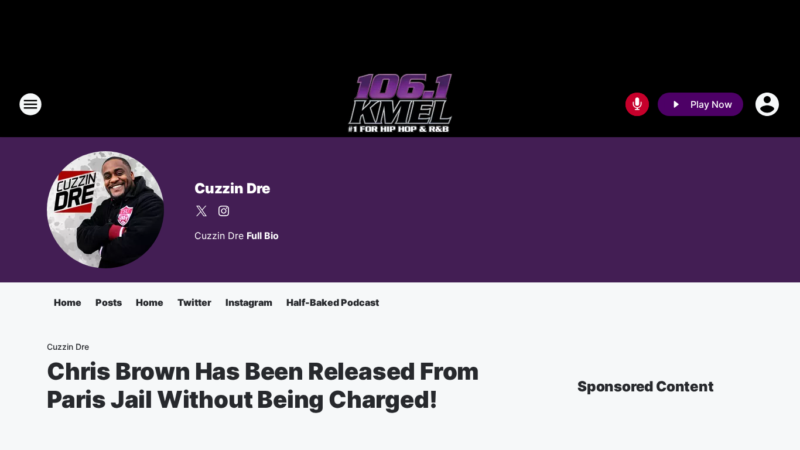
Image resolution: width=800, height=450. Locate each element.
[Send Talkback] (637, 104)
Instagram (248, 302)
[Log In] (768, 104)
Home (67, 302)
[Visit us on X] (201, 211)
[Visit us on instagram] (224, 211)
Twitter (194, 302)
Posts (108, 302)
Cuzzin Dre (232, 188)
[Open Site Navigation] (30, 104)
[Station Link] (400, 104)
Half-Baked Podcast (332, 302)
